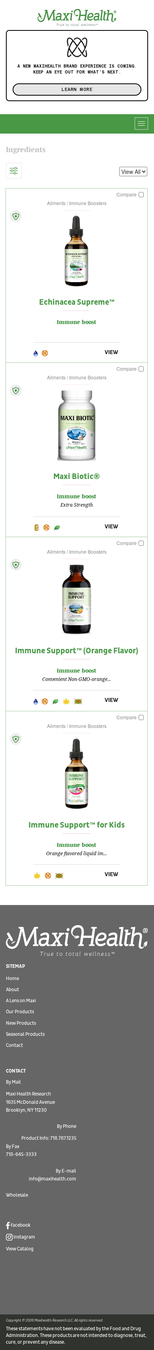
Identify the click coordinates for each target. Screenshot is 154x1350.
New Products (21, 1023)
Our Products (20, 1012)
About (12, 990)
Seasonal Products (25, 1034)
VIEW (111, 352)
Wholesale (17, 1195)
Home (12, 979)
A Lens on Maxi (21, 1001)
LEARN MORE (77, 89)
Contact (14, 1045)
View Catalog (20, 1249)
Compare (127, 194)
